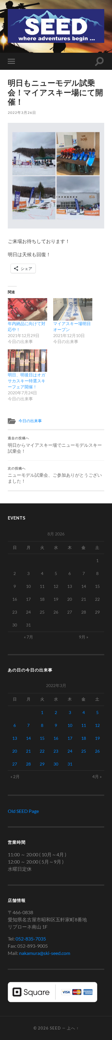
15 (42, 738)
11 (83, 725)
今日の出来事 (30, 420)
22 (42, 751)
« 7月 (28, 636)
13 (14, 738)
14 (28, 738)
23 (55, 751)
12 (97, 725)
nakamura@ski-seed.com (44, 953)
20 (14, 751)
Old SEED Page (23, 811)
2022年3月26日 (22, 112)
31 (69, 763)
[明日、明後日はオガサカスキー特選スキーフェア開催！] (27, 360)
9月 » (83, 636)
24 (69, 751)
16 (55, 738)
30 (55, 763)
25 (83, 751)
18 (83, 738)
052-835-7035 (31, 938)
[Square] (52, 1000)
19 (97, 738)
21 (28, 751)
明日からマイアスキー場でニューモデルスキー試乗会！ (55, 445)
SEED (55, 1028)
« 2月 (15, 776)
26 (97, 751)
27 (14, 763)
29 (42, 763)
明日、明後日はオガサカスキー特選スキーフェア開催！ (26, 380)
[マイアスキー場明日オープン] (72, 309)
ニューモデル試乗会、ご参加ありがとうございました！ (55, 475)
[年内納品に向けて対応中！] (27, 309)
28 (28, 763)
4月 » (97, 776)
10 (69, 725)
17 (69, 738)
